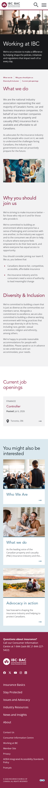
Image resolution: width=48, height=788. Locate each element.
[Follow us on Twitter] (10, 672)
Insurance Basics (14, 685)
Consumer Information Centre (18, 737)
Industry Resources (15, 707)
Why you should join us (24, 77)
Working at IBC (10, 743)
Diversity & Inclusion (11, 81)
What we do (7, 77)
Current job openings (30, 81)
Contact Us (8, 732)
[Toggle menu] (44, 4)
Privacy (6, 753)
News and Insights (15, 715)
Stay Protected (12, 692)
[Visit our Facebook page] (4, 672)
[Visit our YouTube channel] (15, 672)
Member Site (9, 748)
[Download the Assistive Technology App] (42, 780)
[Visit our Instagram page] (21, 672)
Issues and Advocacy (16, 700)
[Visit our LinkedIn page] (26, 672)
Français (7, 767)
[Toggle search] (36, 4)
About (7, 722)
